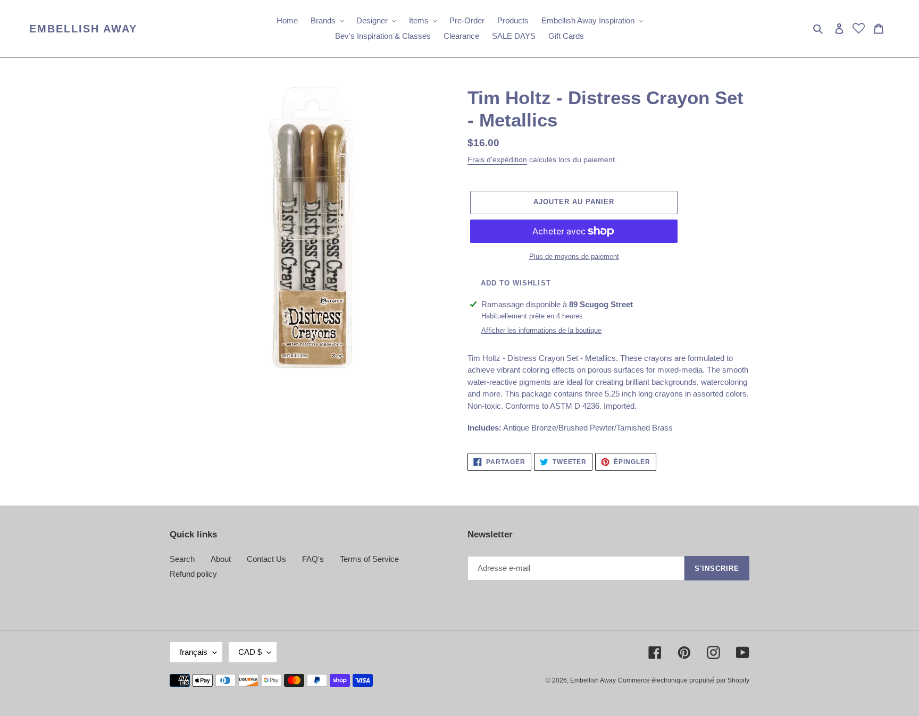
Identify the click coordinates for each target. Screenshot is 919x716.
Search (182, 558)
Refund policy (193, 573)
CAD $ (250, 651)
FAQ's (313, 558)
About (221, 558)
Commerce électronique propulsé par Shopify (683, 680)
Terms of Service (369, 558)
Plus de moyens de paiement (574, 256)
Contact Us (266, 558)
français (193, 651)
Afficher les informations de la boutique (541, 330)
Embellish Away (83, 29)
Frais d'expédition (497, 159)
